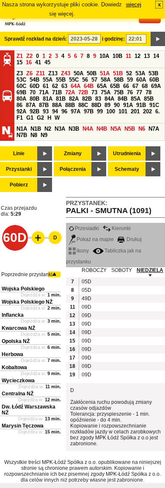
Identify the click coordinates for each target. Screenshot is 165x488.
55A (47, 80)
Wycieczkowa (18, 381)
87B (44, 105)
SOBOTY (121, 270)
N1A (21, 129)
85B (149, 99)
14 (156, 56)
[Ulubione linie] (35, 237)
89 (107, 105)
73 (94, 92)
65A (102, 86)
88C (83, 105)
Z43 (65, 73)
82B (87, 99)
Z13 (53, 73)
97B (89, 111)
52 (129, 73)
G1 (29, 118)
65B (115, 86)
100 (110, 111)
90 (117, 105)
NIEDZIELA (150, 270)
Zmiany (73, 153)
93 (46, 111)
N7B (21, 135)
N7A (153, 129)
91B (141, 105)
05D (86, 282)
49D (86, 299)
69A (156, 86)
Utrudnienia (127, 153)
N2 (47, 129)
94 (55, 111)
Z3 (19, 73)
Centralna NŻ (17, 394)
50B (91, 73)
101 (122, 111)
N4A (87, 129)
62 (55, 86)
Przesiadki (87, 228)
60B (154, 80)
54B (34, 80)
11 (128, 56)
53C (21, 80)
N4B (101, 129)
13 (147, 56)
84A (109, 99)
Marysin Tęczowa (23, 426)
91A (128, 105)
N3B (74, 129)
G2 (40, 118)
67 (135, 86)
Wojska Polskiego (23, 289)
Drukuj (133, 239)
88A (57, 105)
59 (130, 80)
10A (104, 56)
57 (94, 80)
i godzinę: (113, 39)
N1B (35, 129)
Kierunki (121, 228)
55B (61, 80)
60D (34, 86)
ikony (83, 251)
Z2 (29, 56)
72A (70, 92)
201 (135, 111)
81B (61, 99)
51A (105, 73)
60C (21, 86)
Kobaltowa (14, 367)
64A (75, 86)
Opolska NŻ (16, 341)
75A (105, 92)
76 (130, 92)
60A (141, 80)
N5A (115, 129)
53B (153, 73)
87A (31, 105)
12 (137, 56)
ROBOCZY (94, 270)
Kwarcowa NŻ (18, 328)
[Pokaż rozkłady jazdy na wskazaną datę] (158, 39)
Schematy (127, 169)
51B (118, 73)
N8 (33, 135)
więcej (133, 4)
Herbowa (12, 354)
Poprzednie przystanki (26, 274)
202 (147, 111)
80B (34, 99)
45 (47, 62)
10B (117, 56)
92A (21, 111)
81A (47, 99)
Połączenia (73, 169)
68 (145, 86)
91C (154, 105)
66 (126, 86)
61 (46, 86)
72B (83, 92)
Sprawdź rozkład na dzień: (35, 39)
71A (44, 92)
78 (148, 92)
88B (70, 105)
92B (34, 111)
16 (29, 62)
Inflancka (13, 315)
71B (57, 92)
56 (85, 80)
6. (157, 111)
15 (19, 62)
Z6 (29, 73)
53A (140, 73)
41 (38, 62)
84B (122, 99)
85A (135, 99)
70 (33, 92)
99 (100, 111)
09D (86, 307)
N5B (129, 129)
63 (64, 86)
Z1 (19, 56)
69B (21, 92)
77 (139, 92)
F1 (19, 118)
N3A (60, 129)
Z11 (40, 73)
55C (74, 80)
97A (75, 111)
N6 (141, 129)
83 (98, 99)
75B (119, 92)
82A (74, 99)
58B (119, 80)
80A (21, 99)
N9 (44, 135)
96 (64, 111)
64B (89, 86)
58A (105, 80)
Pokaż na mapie (95, 239)
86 (19, 105)
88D (96, 105)
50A (78, 73)
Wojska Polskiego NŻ (27, 302)
